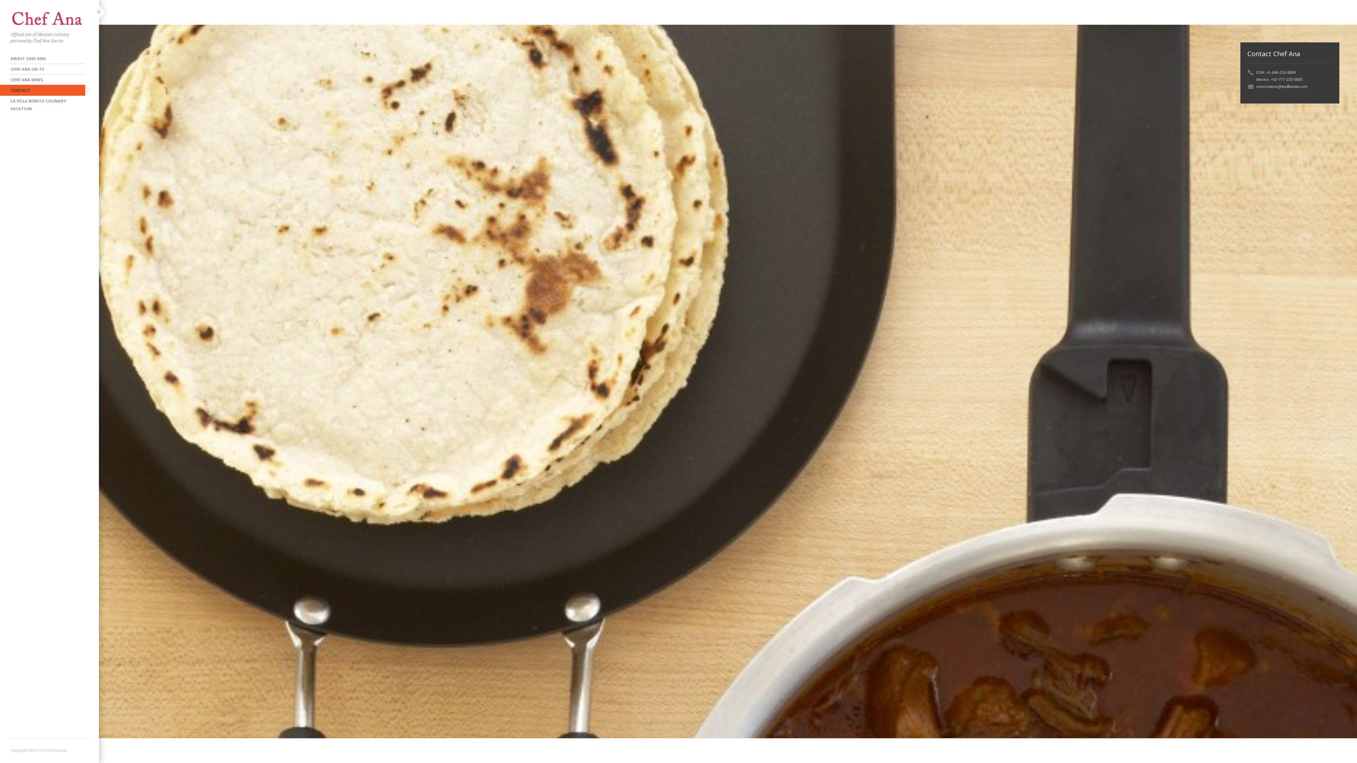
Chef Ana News (27, 79)
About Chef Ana (28, 58)
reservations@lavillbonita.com (1282, 86)
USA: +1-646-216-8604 (1276, 72)
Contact (20, 90)
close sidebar (103, 12)
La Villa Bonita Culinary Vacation (38, 102)
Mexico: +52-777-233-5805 (1279, 79)
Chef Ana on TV (27, 69)
